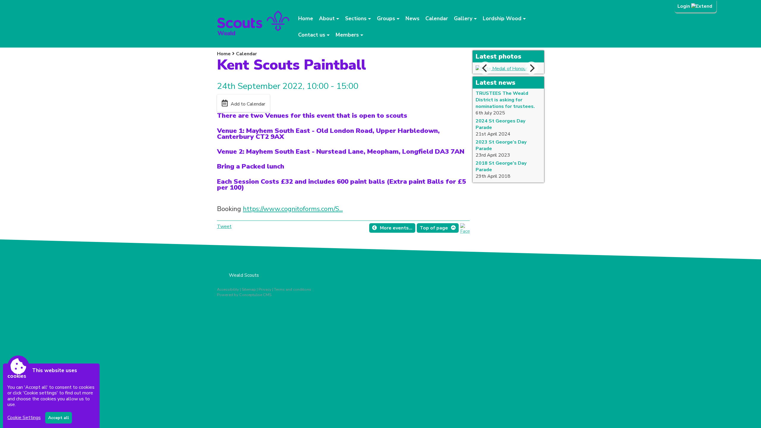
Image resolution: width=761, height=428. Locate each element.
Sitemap (249, 289)
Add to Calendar (248, 104)
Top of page (434, 228)
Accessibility (228, 289)
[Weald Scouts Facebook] (465, 231)
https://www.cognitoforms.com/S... (293, 208)
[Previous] (485, 68)
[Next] (531, 68)
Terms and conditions (292, 289)
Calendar (436, 18)
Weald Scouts (244, 275)
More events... (396, 228)
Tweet (224, 226)
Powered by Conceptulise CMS (244, 295)
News (412, 18)
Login (684, 6)
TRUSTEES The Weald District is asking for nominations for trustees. (505, 100)
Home (305, 18)
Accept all (58, 418)
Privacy (265, 289)
